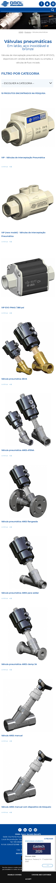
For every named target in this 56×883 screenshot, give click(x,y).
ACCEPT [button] (28, 879)
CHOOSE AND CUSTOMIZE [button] (41, 875)
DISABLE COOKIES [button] (14, 875)
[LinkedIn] (25, 830)
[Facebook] (20, 830)
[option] (28, 20)
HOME (21, 32)
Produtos (28, 32)
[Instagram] (35, 830)
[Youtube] (30, 830)
